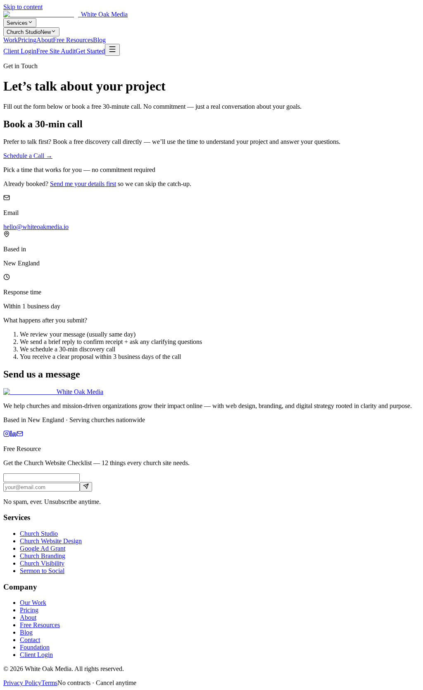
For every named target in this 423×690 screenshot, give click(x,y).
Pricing (27, 39)
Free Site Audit (56, 51)
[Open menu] (112, 50)
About (44, 39)
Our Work (33, 602)
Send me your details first (83, 183)
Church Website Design (51, 540)
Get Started (90, 51)
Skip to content (23, 6)
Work (10, 39)
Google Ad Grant (42, 548)
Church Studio (29, 32)
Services (17, 23)
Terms (49, 682)
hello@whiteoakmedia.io (36, 226)
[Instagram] (6, 434)
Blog (99, 39)
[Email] (20, 434)
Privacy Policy (22, 682)
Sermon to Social (42, 570)
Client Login (19, 51)
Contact (30, 639)
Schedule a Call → (27, 155)
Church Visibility (42, 563)
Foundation (35, 647)
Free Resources (73, 39)
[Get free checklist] (86, 487)
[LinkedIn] (13, 434)
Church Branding (42, 555)
